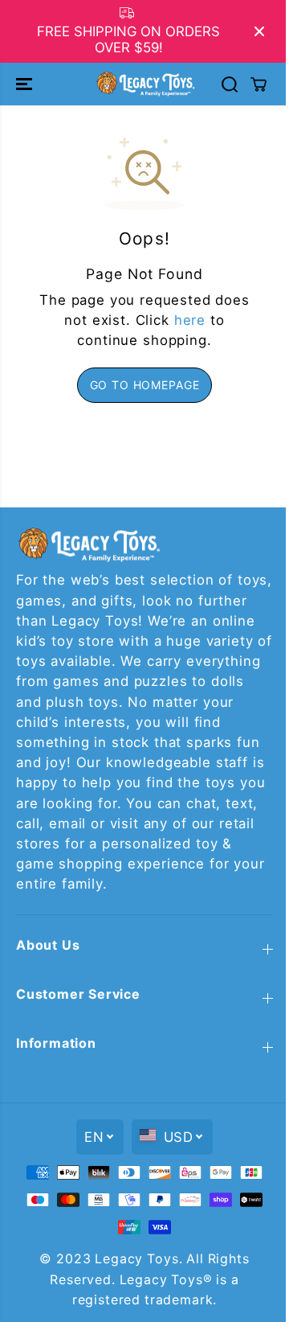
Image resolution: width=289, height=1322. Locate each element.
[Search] (229, 84)
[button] (25, 84)
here (190, 320)
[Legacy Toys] (145, 84)
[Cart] (258, 84)
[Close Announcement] (259, 31)
